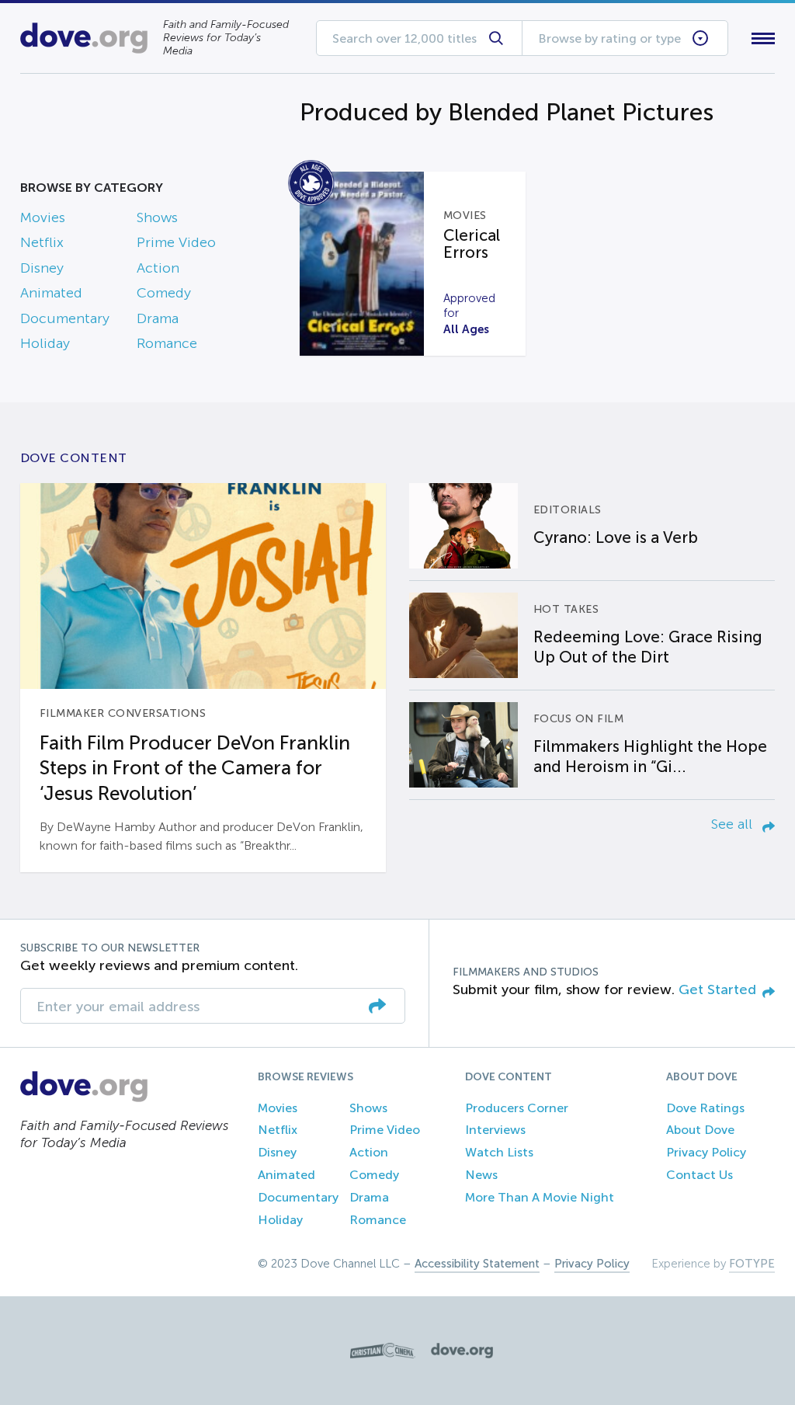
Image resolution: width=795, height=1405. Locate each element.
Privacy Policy (706, 1152)
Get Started (717, 989)
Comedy (164, 293)
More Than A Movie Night (539, 1197)
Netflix (42, 242)
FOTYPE (752, 1263)
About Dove (700, 1129)
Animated (51, 293)
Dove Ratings (705, 1108)
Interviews (495, 1129)
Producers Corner (516, 1108)
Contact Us (699, 1174)
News (481, 1174)
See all (733, 824)
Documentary (64, 318)
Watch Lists (499, 1152)
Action (158, 268)
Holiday (45, 343)
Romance (167, 343)
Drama (158, 318)
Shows (157, 217)
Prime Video (176, 242)
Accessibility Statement (477, 1263)
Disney (42, 268)
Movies (42, 217)
